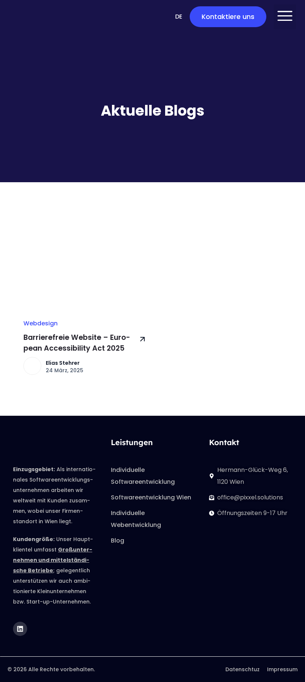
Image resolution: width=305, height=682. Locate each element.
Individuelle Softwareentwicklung (143, 476)
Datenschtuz (242, 669)
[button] (285, 16)
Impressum (282, 669)
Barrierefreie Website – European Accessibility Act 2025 (76, 342)
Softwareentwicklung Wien (151, 497)
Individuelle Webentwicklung (136, 519)
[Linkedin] (20, 629)
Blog (117, 540)
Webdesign (40, 323)
